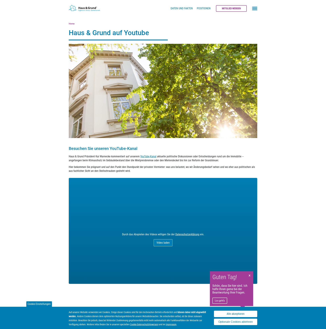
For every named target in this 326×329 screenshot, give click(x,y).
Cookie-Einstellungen (39, 304)
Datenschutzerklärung (187, 234)
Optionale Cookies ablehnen (235, 322)
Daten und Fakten (182, 8)
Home (72, 23)
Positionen (204, 8)
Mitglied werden (231, 8)
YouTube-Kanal (148, 156)
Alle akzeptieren (235, 313)
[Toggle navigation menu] (254, 8)
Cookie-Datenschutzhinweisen (144, 324)
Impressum (171, 324)
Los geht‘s (220, 300)
